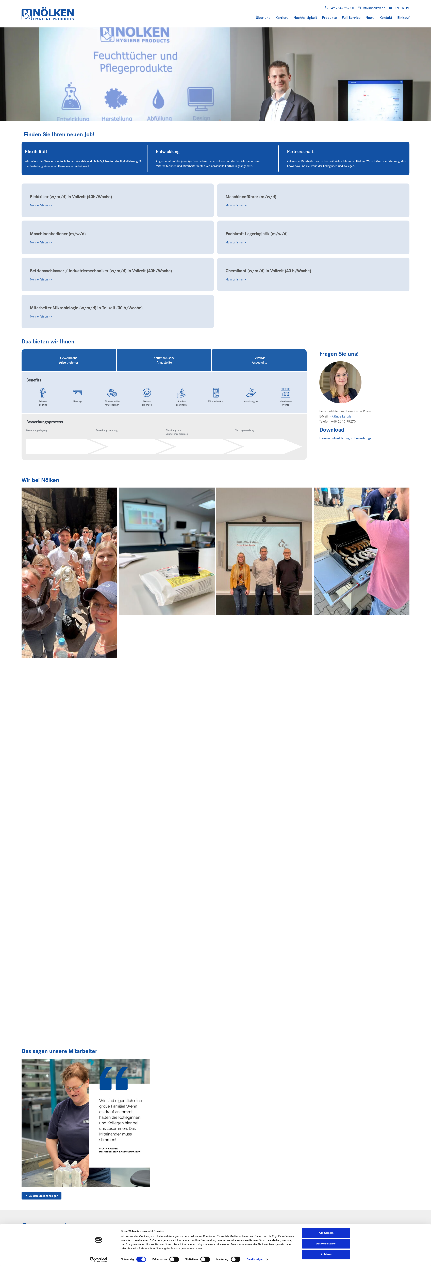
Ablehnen (326, 1254)
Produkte (329, 17)
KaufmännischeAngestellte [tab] (164, 360)
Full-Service (351, 17)
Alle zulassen (326, 1232)
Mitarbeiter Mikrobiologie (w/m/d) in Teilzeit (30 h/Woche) (86, 307)
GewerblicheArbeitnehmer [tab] (68, 360)
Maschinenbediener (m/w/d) (58, 233)
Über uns (263, 17)
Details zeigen (255, 1259)
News (370, 17)
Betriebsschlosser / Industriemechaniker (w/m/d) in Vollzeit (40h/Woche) (101, 270)
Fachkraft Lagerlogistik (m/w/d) (257, 233)
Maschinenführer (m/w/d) (251, 196)
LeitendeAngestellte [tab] (259, 360)
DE (391, 7)
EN (397, 7)
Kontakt (385, 17)
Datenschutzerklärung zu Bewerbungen (346, 438)
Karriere (281, 17)
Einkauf (403, 17)
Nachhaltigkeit (305, 17)
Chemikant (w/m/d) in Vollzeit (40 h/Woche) (268, 270)
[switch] (174, 1259)
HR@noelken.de (340, 416)
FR (402, 7)
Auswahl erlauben (326, 1243)
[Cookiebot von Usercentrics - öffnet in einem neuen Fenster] (98, 1259)
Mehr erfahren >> (41, 205)
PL (407, 7)
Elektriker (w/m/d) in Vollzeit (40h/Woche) (71, 196)
